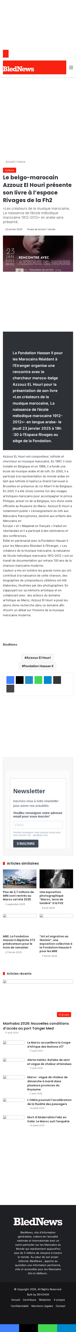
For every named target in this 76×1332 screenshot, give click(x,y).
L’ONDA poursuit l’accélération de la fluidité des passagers (49, 1102)
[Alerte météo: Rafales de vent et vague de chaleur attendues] (13, 1065)
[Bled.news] (18, 68)
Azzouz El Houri (39, 658)
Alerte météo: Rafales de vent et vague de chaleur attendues (49, 1062)
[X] (20, 680)
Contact (60, 1305)
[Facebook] (10, 680)
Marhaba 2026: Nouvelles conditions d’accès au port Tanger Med (36, 1026)
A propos (59, 1299)
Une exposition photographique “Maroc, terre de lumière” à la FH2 (52, 897)
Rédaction (45, 1299)
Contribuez (29, 1299)
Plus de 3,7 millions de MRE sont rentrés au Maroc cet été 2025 (18, 895)
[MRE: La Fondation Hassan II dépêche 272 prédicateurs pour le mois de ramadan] (19, 923)
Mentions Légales (42, 1305)
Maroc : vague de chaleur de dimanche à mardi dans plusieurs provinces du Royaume (47, 1083)
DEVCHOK (43, 1294)
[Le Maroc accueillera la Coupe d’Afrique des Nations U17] (13, 1048)
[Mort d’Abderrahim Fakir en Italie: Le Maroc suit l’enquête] (13, 1122)
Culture (21, 161)
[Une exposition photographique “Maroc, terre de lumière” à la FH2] (56, 878)
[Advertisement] (38, 117)
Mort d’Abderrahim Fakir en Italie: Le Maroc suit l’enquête (48, 1119)
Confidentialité (20, 1305)
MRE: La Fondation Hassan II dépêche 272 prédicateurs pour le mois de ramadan (19, 941)
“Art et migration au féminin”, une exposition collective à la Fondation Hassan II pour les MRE (56, 943)
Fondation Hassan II (38, 666)
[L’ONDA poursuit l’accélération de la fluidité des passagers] (13, 1105)
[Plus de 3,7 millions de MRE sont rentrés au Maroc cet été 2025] (19, 878)
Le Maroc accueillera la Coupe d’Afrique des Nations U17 (49, 1045)
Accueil (9, 161)
